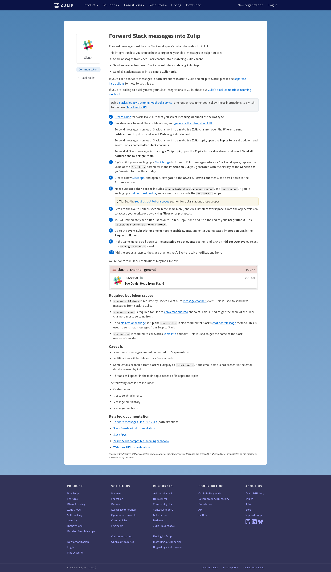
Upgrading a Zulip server (167, 547)
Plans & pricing (76, 504)
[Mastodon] (248, 521)
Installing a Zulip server (167, 542)
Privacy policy (230, 567)
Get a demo (160, 515)
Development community (213, 499)
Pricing (176, 5)
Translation (205, 504)
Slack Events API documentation (134, 428)
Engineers (117, 526)
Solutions (110, 5)
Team (249, 493)
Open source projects (123, 515)
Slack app (138, 178)
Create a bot (123, 117)
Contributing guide (209, 493)
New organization (250, 5)
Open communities (122, 542)
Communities (119, 520)
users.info (170, 334)
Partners (158, 520)
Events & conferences (124, 509)
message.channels (195, 301)
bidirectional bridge (143, 193)
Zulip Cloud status (164, 526)
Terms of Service (209, 567)
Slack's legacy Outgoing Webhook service (145, 103)
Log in (272, 5)
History (259, 493)
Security (72, 520)
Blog (248, 509)
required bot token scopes (152, 201)
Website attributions (253, 567)
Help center (160, 499)
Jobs (248, 504)
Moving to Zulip (162, 536)
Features (72, 499)
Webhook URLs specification (131, 447)
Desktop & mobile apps (81, 531)
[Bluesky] (260, 521)
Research (116, 504)
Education (117, 499)
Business (116, 493)
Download (193, 5)
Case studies (133, 5)
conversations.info (176, 312)
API (200, 509)
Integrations (75, 526)
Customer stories (121, 536)
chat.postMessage (224, 323)
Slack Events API (136, 107)
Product (90, 5)
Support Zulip (254, 515)
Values (249, 499)
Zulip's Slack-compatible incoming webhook (141, 441)
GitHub (202, 515)
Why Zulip (73, 493)
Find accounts (75, 552)
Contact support (163, 509)
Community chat (163, 504)
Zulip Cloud (74, 509)
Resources (156, 5)
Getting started (162, 493)
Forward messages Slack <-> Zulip (135, 422)
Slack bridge (162, 162)
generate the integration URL (193, 123)
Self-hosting (74, 515)
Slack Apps (120, 434)
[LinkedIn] (254, 521)
